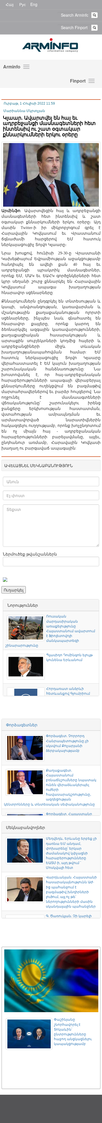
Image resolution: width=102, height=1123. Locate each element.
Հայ (10, 4)
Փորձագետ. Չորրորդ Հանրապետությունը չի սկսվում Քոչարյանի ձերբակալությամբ (67, 742)
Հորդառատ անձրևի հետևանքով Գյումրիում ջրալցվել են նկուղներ (68, 693)
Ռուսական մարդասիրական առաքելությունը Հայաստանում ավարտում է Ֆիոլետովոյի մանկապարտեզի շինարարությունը (50, 630)
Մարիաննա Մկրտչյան (24, 111)
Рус (22, 4)
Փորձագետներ (21, 724)
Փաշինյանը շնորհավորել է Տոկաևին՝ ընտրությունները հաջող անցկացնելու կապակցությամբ (73, 1031)
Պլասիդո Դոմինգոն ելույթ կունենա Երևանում (69, 657)
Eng (33, 4)
